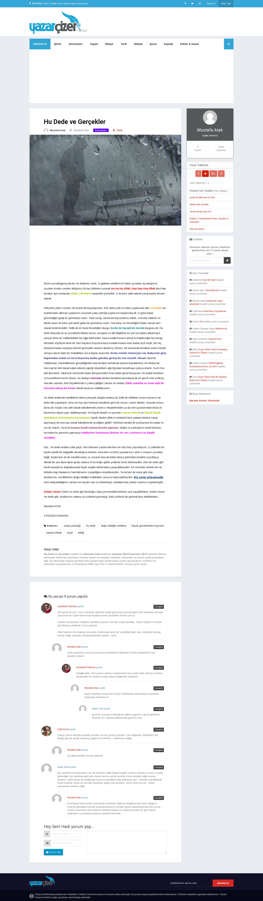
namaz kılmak (54, 532)
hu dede (91, 525)
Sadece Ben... (215, 339)
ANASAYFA (40, 44)
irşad (70, 532)
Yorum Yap (54, 852)
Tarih (124, 44)
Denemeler (76, 44)
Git (200, 321)
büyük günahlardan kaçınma (148, 525)
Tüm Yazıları (220, 190)
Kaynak (168, 44)
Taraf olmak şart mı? (200, 211)
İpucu (153, 44)
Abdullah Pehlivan (67, 606)
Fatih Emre (63, 729)
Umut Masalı (211, 290)
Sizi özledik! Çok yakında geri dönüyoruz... (67, 3)
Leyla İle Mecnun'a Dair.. (202, 197)
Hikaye (109, 44)
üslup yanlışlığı (72, 525)
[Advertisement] (131, 76)
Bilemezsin (221, 328)
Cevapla (159, 606)
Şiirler (58, 44)
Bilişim (138, 44)
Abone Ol (223, 883)
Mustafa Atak (57, 130)
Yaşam (94, 44)
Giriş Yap (226, 3)
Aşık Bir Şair (209, 280)
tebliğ (81, 532)
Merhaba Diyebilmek (215, 311)
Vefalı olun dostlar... (199, 204)
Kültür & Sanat (189, 44)
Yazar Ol (211, 3)
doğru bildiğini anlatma (113, 525)
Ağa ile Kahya (196, 229)
